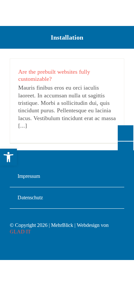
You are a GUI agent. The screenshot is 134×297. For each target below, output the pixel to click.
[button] (8, 157)
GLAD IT (20, 231)
